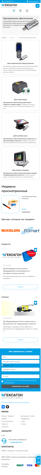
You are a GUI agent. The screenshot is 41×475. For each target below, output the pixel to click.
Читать (20, 287)
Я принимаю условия (20, 381)
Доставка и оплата (27, 416)
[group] (20, 204)
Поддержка (25, 419)
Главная (3, 37)
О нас (23, 421)
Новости (5, 244)
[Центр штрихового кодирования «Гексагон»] (9, 6)
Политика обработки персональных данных (15, 402)
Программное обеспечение (27, 37)
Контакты (4, 427)
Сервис (4, 419)
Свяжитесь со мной (20, 386)
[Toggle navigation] (38, 6)
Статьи (5, 297)
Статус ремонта (7, 421)
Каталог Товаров (7, 416)
